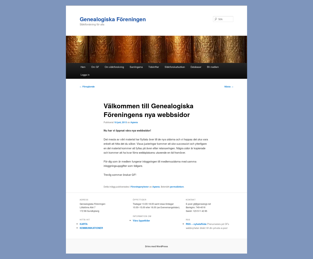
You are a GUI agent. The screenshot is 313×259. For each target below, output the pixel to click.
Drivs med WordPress (156, 246)
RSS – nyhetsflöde (196, 224)
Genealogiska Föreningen (113, 19)
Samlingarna (136, 67)
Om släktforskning (114, 67)
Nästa (228, 86)
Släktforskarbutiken (175, 67)
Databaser (196, 67)
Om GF (95, 67)
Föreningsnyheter (140, 186)
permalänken (177, 186)
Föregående (87, 86)
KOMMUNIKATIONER (91, 228)
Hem (83, 67)
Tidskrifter (153, 67)
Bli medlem (213, 67)
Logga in (85, 74)
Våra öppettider (141, 220)
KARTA (83, 224)
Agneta (134, 122)
